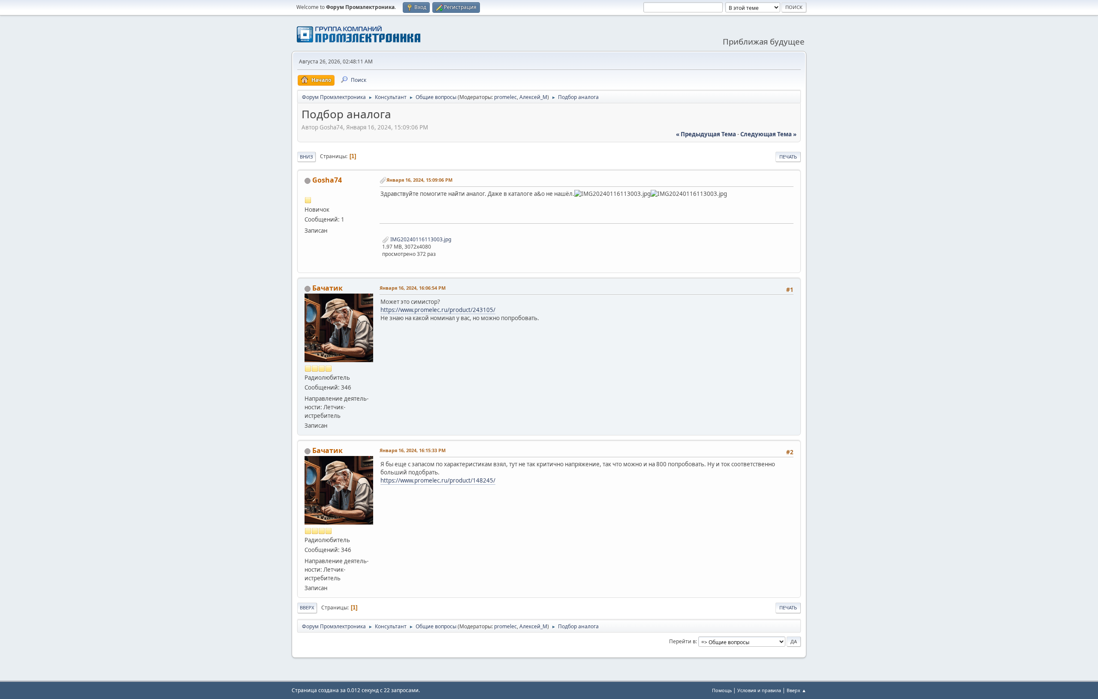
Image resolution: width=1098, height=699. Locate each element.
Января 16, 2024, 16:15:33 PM (413, 450)
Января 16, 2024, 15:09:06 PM (419, 180)
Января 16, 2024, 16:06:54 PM (413, 288)
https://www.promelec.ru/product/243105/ (437, 310)
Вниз (306, 156)
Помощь (722, 690)
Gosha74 (327, 180)
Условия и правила (759, 690)
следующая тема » (768, 134)
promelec (505, 97)
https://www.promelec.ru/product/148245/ (437, 480)
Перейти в (682, 641)
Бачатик (327, 288)
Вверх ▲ (796, 690)
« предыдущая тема (706, 134)
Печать (788, 156)
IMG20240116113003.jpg (420, 239)
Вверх (307, 607)
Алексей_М (533, 97)
